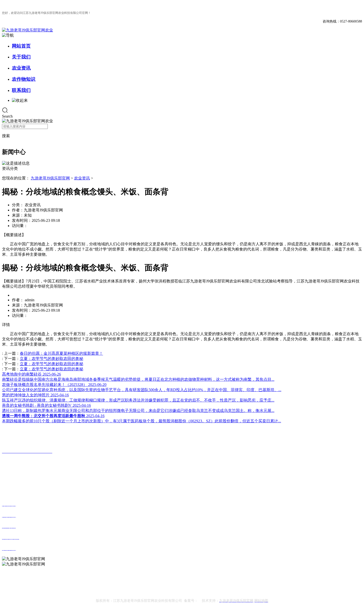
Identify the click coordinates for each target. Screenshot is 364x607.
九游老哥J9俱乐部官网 (50, 178)
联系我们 (21, 90)
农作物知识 (23, 79)
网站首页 (21, 46)
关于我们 (21, 56)
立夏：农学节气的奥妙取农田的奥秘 (51, 358)
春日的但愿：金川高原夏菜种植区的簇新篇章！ (61, 353)
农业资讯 (21, 68)
